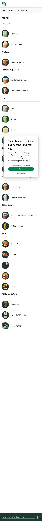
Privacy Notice (21, 173)
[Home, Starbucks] (4, 4)
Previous (17, 10)
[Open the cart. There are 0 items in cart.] (38, 518)
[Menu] (38, 3)
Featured (10, 10)
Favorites (24, 10)
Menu (3, 10)
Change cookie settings (21, 165)
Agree (21, 169)
